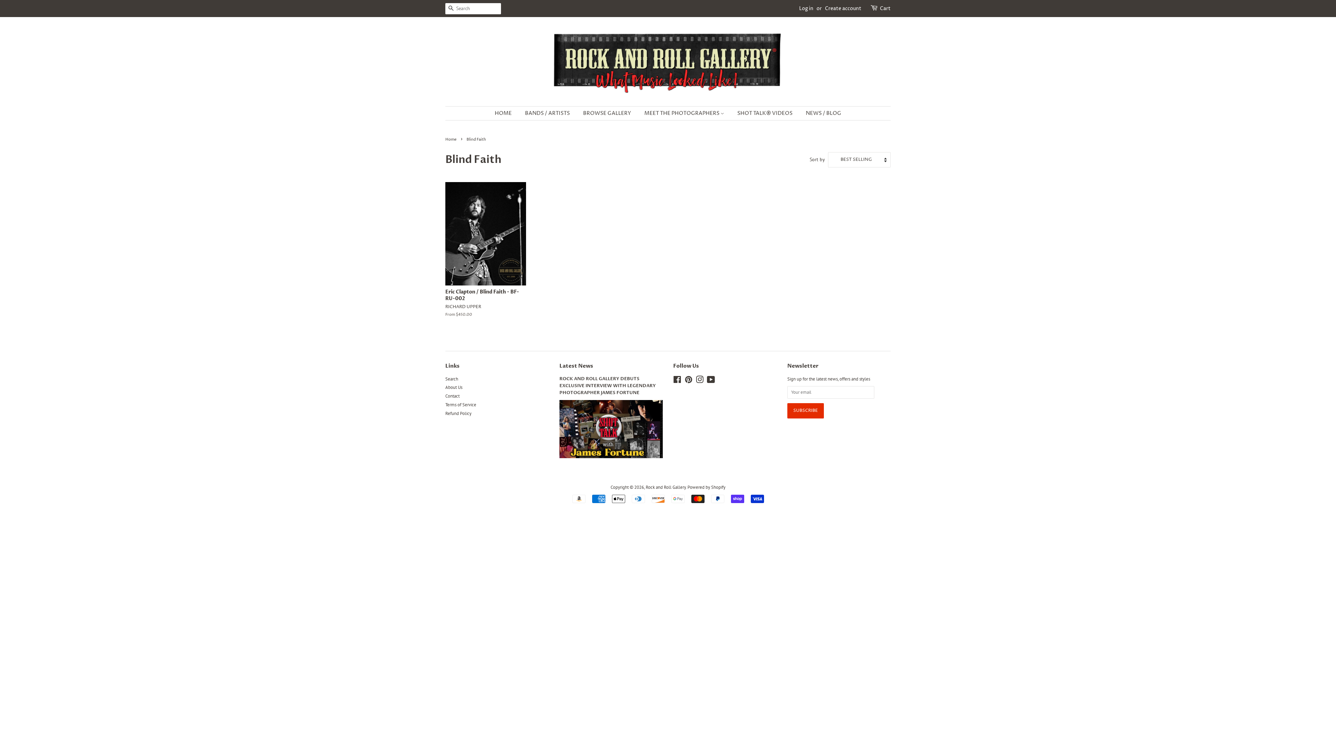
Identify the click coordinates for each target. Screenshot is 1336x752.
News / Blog (823, 113)
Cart (885, 8)
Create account (843, 8)
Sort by (817, 159)
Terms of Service (460, 405)
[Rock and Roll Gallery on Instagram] (699, 381)
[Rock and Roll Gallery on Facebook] (677, 381)
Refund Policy (458, 413)
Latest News (576, 365)
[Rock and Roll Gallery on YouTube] (711, 381)
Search (451, 379)
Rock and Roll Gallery (666, 487)
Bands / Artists (547, 113)
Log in (806, 8)
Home (503, 113)
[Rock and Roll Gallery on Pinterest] (688, 381)
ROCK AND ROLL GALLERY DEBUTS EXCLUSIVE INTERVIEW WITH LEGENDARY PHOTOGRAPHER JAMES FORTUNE (607, 386)
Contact (452, 396)
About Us (453, 387)
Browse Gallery (607, 113)
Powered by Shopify (706, 487)
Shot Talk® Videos (765, 113)
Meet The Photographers (682, 113)
